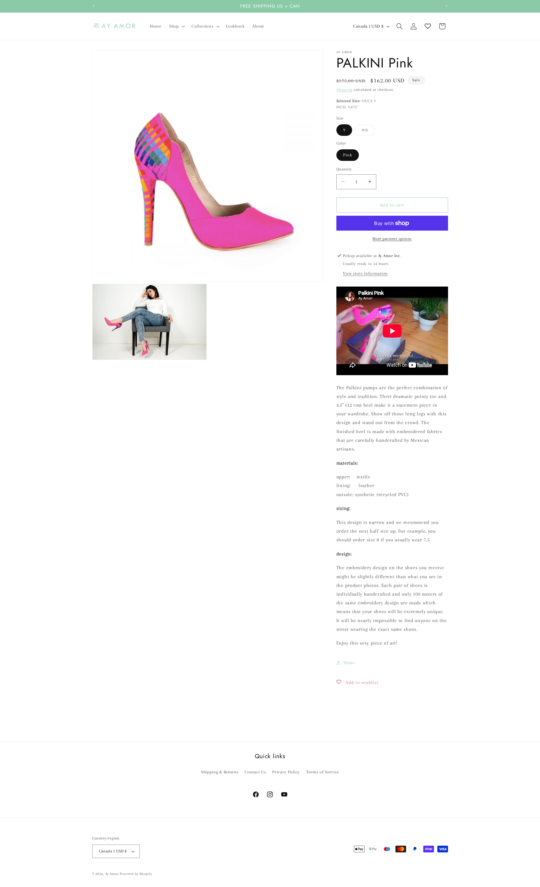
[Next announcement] (446, 6)
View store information (365, 273)
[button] (176, 26)
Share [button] (349, 662)
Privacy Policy (286, 772)
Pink (347, 154)
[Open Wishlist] (428, 26)
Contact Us (255, 772)
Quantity (344, 169)
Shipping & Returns (219, 772)
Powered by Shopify (136, 874)
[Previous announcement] (93, 6)
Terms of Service (322, 772)
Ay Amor (112, 874)
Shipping (344, 89)
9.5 (368, 131)
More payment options (392, 238)
